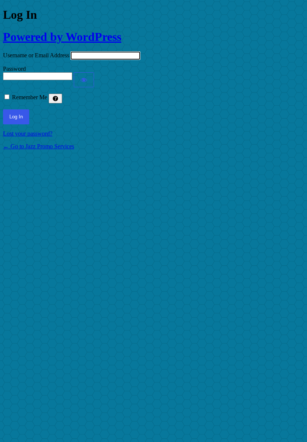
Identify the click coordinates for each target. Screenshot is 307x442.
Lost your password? (27, 133)
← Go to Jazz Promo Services (38, 146)
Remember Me (29, 97)
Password (14, 69)
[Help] (55, 98)
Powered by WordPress (62, 36)
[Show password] (84, 79)
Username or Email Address (36, 55)
